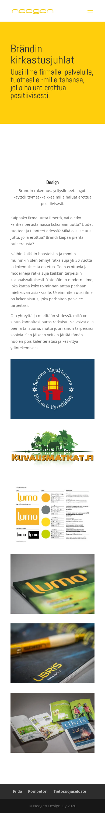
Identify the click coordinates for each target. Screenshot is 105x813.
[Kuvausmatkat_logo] (52, 473)
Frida (17, 791)
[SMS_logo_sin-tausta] (52, 417)
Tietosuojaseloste (70, 791)
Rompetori (38, 791)
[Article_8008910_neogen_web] (52, 612)
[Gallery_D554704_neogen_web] (52, 751)
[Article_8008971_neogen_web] (52, 681)
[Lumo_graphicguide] (52, 542)
